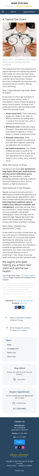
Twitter (19, 447)
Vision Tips (23, 303)
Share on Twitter (19, 307)
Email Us (19, 442)
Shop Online (21, 379)
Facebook (16, 447)
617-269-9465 (22, 433)
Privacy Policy (11, 466)
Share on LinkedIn (23, 307)
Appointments (29, 12)
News (9, 345)
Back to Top (19, 471)
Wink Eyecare (22, 461)
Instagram (23, 447)
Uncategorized (13, 348)
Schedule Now (21, 403)
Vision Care (11, 352)
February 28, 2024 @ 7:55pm (23, 301)
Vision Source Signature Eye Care (19, 454)
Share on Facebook (16, 307)
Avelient (29, 466)
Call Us (13, 12)
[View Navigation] (3, 12)
